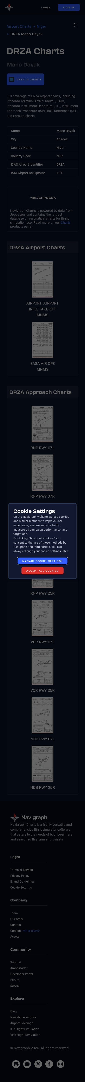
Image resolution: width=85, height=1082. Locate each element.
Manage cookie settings (42, 561)
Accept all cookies (42, 570)
